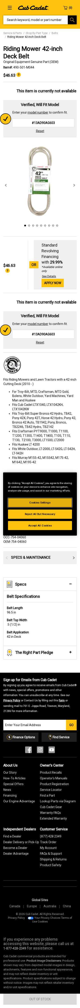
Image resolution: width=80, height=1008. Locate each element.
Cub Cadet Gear (51, 807)
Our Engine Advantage (19, 801)
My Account (48, 848)
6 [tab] (44, 225)
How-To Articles (14, 778)
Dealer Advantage (16, 853)
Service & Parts (12, 33)
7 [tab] (48, 225)
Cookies (43, 921)
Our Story (10, 772)
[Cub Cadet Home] (33, 7)
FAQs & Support (51, 853)
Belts (55, 33)
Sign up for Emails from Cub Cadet (40, 695)
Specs (20, 584)
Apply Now (52, 283)
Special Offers (13, 784)
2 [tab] (28, 225)
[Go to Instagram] (40, 751)
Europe (32, 906)
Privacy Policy (11, 700)
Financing (10, 795)
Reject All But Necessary (40, 513)
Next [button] (74, 185)
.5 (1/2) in (17, 622)
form (62, 700)
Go (71, 725)
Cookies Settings (39, 502)
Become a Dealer (15, 848)
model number (38, 112)
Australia (50, 906)
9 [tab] (56, 225)
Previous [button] (6, 185)
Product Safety (50, 865)
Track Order (48, 842)
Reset (40, 131)
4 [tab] (36, 225)
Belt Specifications (23, 596)
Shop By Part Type (37, 33)
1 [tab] (24, 225)
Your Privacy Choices (47, 917)
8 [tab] (52, 225)
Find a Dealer (12, 836)
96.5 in (15, 610)
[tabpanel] (40, 180)
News (7, 790)
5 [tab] (40, 225)
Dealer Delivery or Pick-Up (21, 842)
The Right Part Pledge (34, 652)
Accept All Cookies (40, 525)
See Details (49, 276)
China (67, 906)
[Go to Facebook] (28, 751)
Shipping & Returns (53, 859)
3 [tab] (32, 225)
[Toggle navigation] (10, 7)
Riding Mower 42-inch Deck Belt (26, 36)
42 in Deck (18, 634)
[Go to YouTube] (51, 751)
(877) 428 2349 (50, 836)
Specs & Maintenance (30, 557)
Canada (14, 906)
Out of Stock (40, 999)
